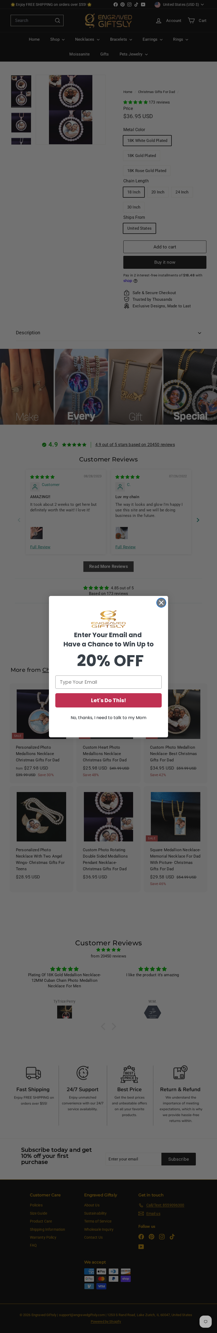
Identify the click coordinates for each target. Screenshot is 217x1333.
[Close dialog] (161, 602)
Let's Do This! (108, 700)
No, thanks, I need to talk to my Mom (108, 718)
